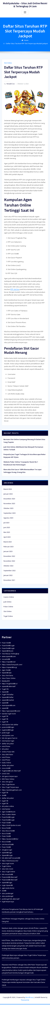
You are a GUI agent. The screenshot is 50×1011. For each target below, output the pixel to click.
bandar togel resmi (9, 714)
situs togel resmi (8, 863)
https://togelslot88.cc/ (10, 684)
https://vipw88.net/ (9, 662)
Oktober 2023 (8, 508)
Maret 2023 (8, 542)
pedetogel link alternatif (10, 899)
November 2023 (9, 503)
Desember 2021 (9, 580)
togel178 (5, 716)
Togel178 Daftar (7, 694)
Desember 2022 (9, 556)
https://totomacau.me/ (10, 861)
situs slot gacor (7, 782)
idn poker (5, 749)
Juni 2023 (7, 527)
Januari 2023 (8, 551)
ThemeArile (25, 1000)
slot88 (4, 795)
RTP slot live (14, 289)
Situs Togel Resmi (8, 784)
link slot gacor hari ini (9, 738)
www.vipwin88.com (9, 656)
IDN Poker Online (8, 779)
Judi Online (7, 602)
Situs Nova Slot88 (8, 831)
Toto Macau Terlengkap (10, 654)
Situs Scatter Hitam (9, 814)
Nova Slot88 (6, 828)
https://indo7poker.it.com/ (11, 825)
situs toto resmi (7, 869)
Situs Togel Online (8, 872)
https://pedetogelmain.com (12, 790)
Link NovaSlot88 (7, 844)
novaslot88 (6, 659)
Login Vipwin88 (7, 885)
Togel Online (8, 616)
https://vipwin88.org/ (9, 667)
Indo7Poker (6, 746)
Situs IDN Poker (7, 754)
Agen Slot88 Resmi (8, 812)
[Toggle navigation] (25, 12)
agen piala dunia (8, 888)
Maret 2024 (8, 489)
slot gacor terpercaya (9, 776)
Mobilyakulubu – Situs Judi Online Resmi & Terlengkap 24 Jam (25, 5)
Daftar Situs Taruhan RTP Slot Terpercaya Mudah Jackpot (27, 43)
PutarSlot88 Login (8, 645)
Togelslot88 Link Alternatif (11, 771)
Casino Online (9, 597)
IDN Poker (18, 940)
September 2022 (10, 570)
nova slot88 (6, 768)
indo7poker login (8, 741)
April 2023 (7, 537)
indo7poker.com (8, 735)
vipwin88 (5, 703)
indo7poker (6, 809)
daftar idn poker (8, 744)
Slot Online (8, 63)
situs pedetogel (7, 893)
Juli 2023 (6, 523)
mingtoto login (7, 850)
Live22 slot (5, 773)
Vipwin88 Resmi (7, 651)
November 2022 (9, 561)
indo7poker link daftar (10, 724)
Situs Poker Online (8, 678)
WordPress (29, 997)
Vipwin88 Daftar (7, 697)
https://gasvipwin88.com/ (11, 711)
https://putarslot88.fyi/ (10, 839)
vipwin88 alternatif (8, 686)
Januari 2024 (8, 494)
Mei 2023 (7, 532)
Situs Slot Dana (7, 675)
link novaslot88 (7, 874)
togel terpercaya (8, 901)
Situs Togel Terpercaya (10, 787)
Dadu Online (6, 763)
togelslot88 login (8, 730)
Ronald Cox (9, 84)
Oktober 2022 (8, 566)
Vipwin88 (5, 692)
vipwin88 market (8, 700)
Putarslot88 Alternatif (9, 877)
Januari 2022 (8, 575)
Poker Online (8, 606)
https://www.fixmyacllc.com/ (12, 664)
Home (26, 40)
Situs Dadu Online (30, 931)
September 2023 (10, 513)
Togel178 (5, 689)
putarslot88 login (8, 727)
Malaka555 (6, 681)
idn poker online (8, 806)
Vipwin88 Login (7, 855)
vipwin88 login (7, 852)
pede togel (6, 733)
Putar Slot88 (6, 643)
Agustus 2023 (8, 518)
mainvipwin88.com (8, 705)
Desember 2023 (9, 499)
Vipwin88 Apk (7, 673)
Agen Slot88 (6, 670)
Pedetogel (39, 909)
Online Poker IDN (8, 752)
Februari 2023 (8, 546)
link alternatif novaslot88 (11, 858)
